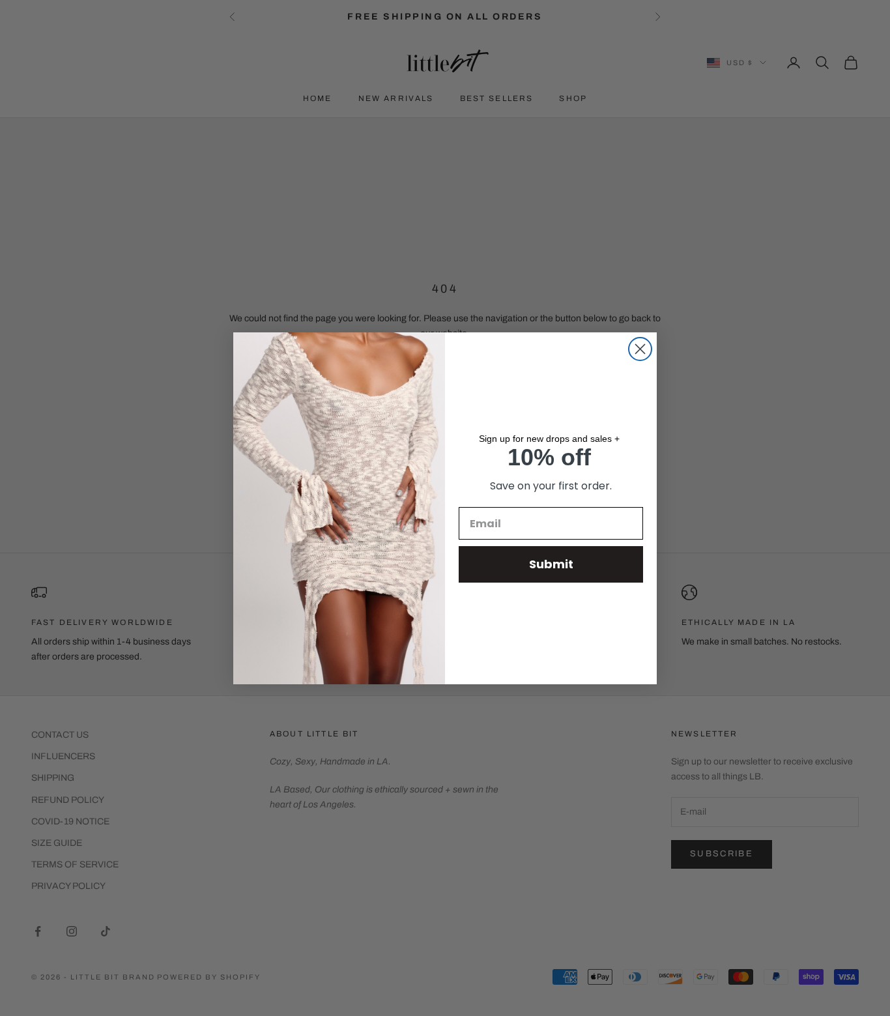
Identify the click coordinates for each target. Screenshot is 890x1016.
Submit (551, 564)
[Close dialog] (640, 349)
